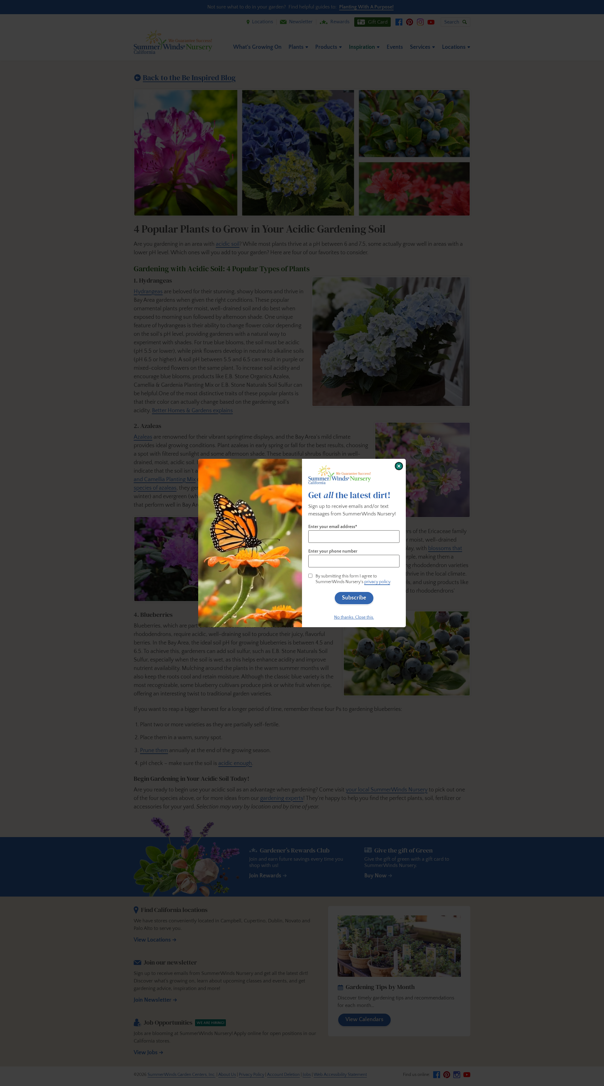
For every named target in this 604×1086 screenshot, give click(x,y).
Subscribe (354, 598)
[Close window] (399, 466)
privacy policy (377, 581)
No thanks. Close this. (354, 617)
